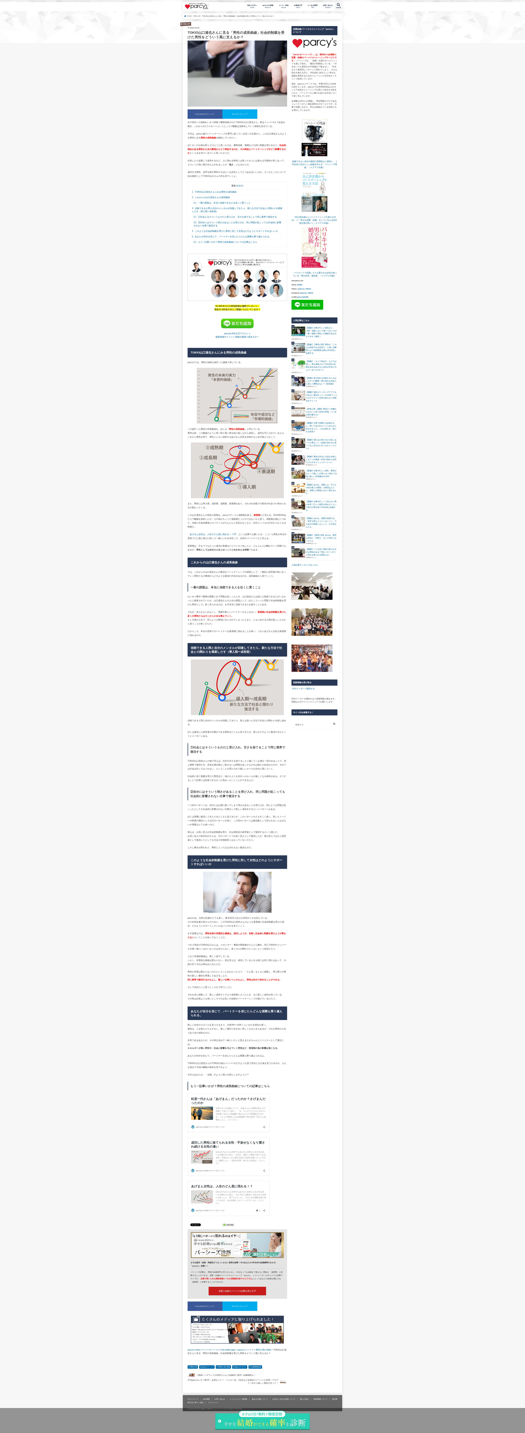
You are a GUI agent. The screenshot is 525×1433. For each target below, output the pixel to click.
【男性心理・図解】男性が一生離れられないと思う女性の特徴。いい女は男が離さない (321, 412)
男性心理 (193, 1367)
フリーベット (213, 1402)
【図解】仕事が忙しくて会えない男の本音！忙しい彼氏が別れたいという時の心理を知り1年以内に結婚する (321, 505)
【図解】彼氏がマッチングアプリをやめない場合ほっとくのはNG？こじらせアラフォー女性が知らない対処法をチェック (321, 396)
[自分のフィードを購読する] (291, 689)
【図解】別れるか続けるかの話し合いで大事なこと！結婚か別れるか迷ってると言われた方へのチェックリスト (321, 444)
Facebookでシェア (205, 114)
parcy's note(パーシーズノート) (197, 6)
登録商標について (320, 1399)
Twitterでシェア (240, 114)
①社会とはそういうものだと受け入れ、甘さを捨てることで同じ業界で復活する (235, 217)
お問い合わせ (328, 6)
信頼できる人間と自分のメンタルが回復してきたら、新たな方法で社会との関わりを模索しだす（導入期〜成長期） (237, 210)
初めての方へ (252, 6)
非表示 (240, 186)
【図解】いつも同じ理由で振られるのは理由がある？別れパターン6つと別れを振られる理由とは (321, 552)
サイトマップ (193, 1399)
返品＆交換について (260, 1399)
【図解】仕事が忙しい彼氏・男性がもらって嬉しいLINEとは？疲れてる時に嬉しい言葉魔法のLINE (321, 473)
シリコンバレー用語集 (238, 1399)
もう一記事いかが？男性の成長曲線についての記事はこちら (225, 242)
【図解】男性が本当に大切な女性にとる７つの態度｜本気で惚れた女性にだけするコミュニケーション (321, 459)
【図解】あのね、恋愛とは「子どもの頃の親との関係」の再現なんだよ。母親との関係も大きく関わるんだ (321, 489)
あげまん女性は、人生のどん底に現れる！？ (212, 534)
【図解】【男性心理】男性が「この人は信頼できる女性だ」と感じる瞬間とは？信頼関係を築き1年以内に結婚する (321, 348)
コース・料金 (284, 6)
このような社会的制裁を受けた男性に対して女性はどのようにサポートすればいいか (235, 231)
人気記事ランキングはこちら (304, 565)
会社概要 (206, 1399)
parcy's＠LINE (302, 297)
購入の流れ (304, 1399)
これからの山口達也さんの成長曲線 (211, 197)
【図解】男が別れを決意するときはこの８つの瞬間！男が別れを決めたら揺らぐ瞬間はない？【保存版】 (321, 381)
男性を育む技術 (224, 1367)
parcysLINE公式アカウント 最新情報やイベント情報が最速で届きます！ (237, 335)
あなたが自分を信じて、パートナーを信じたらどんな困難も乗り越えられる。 (231, 236)
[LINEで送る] (228, 1225)
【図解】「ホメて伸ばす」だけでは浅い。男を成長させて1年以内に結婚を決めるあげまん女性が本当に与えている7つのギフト (321, 365)
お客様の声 (298, 6)
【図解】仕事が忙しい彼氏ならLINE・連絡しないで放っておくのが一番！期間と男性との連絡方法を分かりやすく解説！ (321, 332)
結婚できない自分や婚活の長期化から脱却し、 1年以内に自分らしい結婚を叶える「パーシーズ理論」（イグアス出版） (314, 164)
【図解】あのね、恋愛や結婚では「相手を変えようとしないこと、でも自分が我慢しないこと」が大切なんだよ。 (321, 522)
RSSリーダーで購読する (303, 689)
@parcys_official (304, 289)
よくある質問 (312, 6)
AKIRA (299, 285)
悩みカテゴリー (240, 1367)
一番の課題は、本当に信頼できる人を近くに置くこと (222, 203)
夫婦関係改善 (256, 1367)
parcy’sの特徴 (267, 6)
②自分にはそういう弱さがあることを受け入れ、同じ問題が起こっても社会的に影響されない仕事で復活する (237, 224)
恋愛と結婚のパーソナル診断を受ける (236, 1291)
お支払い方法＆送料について (283, 1399)
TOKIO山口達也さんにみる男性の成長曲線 (214, 192)
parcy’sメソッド (208, 1367)
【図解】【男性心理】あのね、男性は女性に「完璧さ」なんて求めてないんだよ (321, 538)
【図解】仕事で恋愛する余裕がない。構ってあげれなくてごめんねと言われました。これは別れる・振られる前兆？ (321, 427)
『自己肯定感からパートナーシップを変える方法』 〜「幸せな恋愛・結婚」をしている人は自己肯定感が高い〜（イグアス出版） (314, 220)
